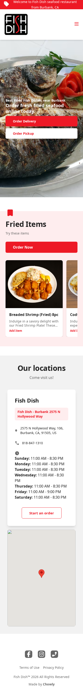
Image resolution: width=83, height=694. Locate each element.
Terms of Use (29, 667)
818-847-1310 (32, 443)
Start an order (41, 513)
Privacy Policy (53, 667)
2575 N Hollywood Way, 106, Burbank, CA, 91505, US (41, 430)
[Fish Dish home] (16, 24)
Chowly (49, 684)
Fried (18, 100)
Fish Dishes (32, 100)
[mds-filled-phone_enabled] (54, 654)
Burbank (58, 100)
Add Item (15, 331)
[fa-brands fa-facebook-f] (28, 654)
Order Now (23, 247)
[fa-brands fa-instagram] (41, 654)
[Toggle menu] (76, 24)
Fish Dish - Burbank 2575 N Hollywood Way (39, 414)
